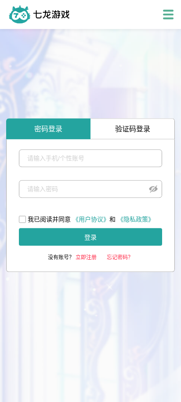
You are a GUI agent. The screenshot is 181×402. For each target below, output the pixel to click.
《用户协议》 (90, 219)
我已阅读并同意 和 (91, 219)
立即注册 (86, 257)
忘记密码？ (120, 257)
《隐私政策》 (135, 219)
